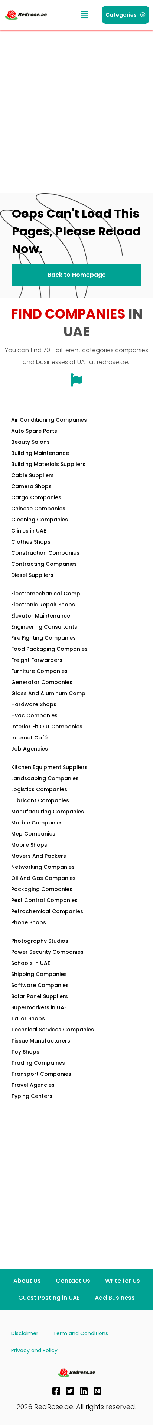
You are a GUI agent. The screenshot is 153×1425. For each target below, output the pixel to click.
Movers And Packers (38, 856)
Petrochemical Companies (47, 911)
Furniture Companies (39, 671)
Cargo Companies (36, 497)
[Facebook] (56, 1391)
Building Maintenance (40, 453)
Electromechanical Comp (45, 593)
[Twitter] (70, 1391)
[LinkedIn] (83, 1391)
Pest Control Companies (44, 900)
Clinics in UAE (28, 530)
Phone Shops (28, 922)
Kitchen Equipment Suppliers (49, 767)
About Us (27, 1280)
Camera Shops (31, 486)
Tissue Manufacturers (40, 1040)
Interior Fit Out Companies (46, 726)
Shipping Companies (39, 974)
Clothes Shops (31, 541)
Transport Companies (41, 1074)
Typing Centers (31, 1096)
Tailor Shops (28, 1018)
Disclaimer (24, 1333)
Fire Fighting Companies (43, 638)
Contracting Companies (44, 564)
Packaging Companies (41, 889)
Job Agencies (29, 748)
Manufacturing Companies (47, 811)
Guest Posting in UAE (49, 1297)
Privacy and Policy (34, 1350)
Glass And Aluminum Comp (48, 693)
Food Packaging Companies (49, 649)
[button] (84, 15)
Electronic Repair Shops (43, 604)
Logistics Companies (39, 789)
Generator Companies (41, 682)
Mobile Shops (29, 844)
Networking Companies (43, 867)
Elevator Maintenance (40, 615)
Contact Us (73, 1280)
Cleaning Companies (39, 519)
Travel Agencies (33, 1085)
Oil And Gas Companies (43, 878)
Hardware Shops (33, 704)
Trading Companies (38, 1063)
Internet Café (29, 737)
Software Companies (40, 985)
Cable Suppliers (32, 475)
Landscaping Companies (45, 778)
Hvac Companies (34, 715)
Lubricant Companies (40, 800)
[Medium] (97, 1391)
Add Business (115, 1297)
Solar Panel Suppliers (39, 996)
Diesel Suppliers (32, 575)
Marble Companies (37, 822)
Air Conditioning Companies (49, 420)
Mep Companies (33, 833)
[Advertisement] (76, 109)
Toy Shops (25, 1051)
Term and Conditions (80, 1333)
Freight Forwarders (36, 660)
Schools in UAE (30, 963)
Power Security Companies (47, 952)
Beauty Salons (30, 442)
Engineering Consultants (44, 626)
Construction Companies (45, 553)
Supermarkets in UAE (39, 1007)
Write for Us (122, 1280)
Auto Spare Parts (34, 431)
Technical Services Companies (52, 1029)
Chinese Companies (38, 508)
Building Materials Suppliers (48, 464)
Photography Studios (39, 941)
